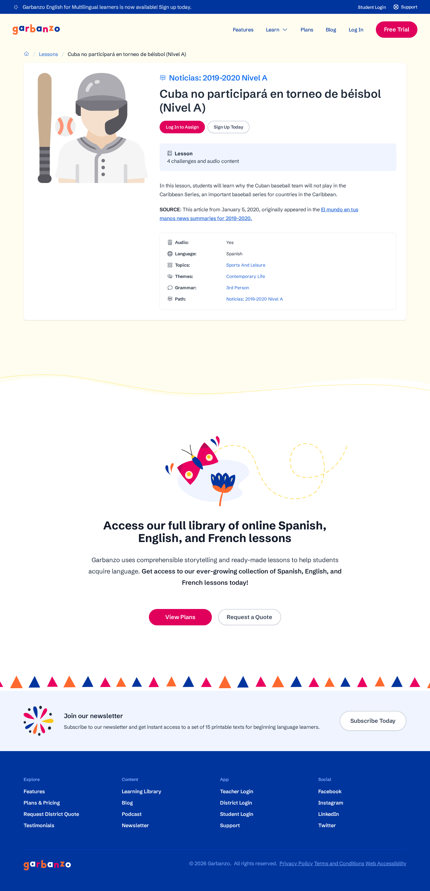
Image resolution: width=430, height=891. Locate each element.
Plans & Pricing (42, 803)
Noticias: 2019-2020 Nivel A (254, 299)
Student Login (372, 7)
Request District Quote (51, 814)
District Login (236, 803)
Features (243, 29)
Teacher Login (236, 791)
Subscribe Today (373, 720)
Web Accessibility (385, 863)
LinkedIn (328, 814)
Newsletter (135, 825)
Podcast (132, 814)
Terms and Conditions (339, 863)
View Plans (180, 617)
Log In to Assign (185, 128)
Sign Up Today (228, 127)
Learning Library (141, 791)
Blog (331, 29)
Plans (307, 29)
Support (230, 825)
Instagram (330, 803)
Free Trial (396, 29)
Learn (272, 29)
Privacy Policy (296, 863)
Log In (356, 29)
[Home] (36, 29)
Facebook (330, 791)
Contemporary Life (245, 276)
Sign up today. (175, 7)
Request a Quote (249, 617)
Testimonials (39, 825)
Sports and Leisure (245, 265)
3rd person (237, 288)
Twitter (327, 825)
